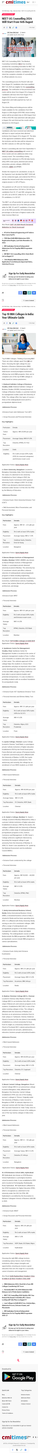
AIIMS (11, 167)
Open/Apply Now (21, 465)
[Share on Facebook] (6, 27)
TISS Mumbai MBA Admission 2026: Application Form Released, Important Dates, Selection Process (17, 262)
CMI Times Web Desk (12, 32)
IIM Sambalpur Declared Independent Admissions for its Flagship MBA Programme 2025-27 (17, 248)
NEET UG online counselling (12, 151)
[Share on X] (10, 27)
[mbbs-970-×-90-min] (19, 128)
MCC (20, 64)
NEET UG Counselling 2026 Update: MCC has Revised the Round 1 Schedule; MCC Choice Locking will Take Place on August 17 (18, 1297)
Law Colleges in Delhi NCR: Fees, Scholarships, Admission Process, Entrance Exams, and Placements (18, 1305)
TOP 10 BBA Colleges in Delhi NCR (22, 641)
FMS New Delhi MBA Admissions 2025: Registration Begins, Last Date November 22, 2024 (17, 240)
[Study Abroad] (19, 221)
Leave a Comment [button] (29, 300)
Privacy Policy (13, 285)
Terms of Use (20, 283)
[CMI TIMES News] (15, 2)
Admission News (8, 14)
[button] (3, 2)
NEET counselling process (20, 1421)
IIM (28, 361)
